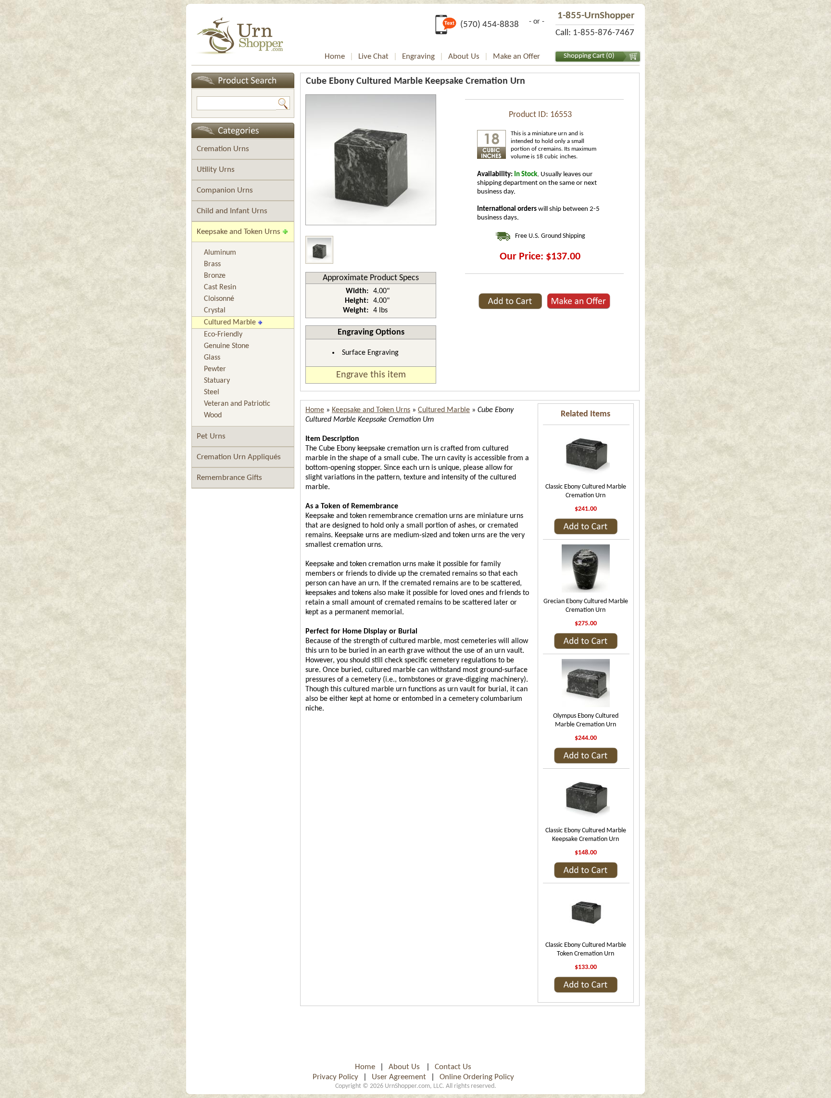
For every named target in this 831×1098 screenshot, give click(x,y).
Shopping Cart (584, 56)
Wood (213, 415)
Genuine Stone (226, 346)
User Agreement (399, 1077)
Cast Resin (220, 287)
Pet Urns (211, 436)
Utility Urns (216, 170)
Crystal (215, 310)
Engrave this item (371, 375)
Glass (212, 358)
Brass (212, 264)
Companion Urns (225, 190)
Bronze (215, 276)
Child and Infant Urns (232, 211)
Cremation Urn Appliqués (239, 457)
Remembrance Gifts (229, 478)
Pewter (215, 369)
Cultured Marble (230, 322)
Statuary (217, 381)
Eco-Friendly (223, 334)
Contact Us (453, 1067)
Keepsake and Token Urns (238, 232)
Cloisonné (219, 299)
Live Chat (373, 56)
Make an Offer (516, 56)
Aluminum (220, 253)
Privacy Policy (335, 1077)
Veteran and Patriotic (237, 404)
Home (335, 56)
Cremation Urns (223, 149)
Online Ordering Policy (477, 1077)
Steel (211, 392)
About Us (463, 56)
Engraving (418, 56)
